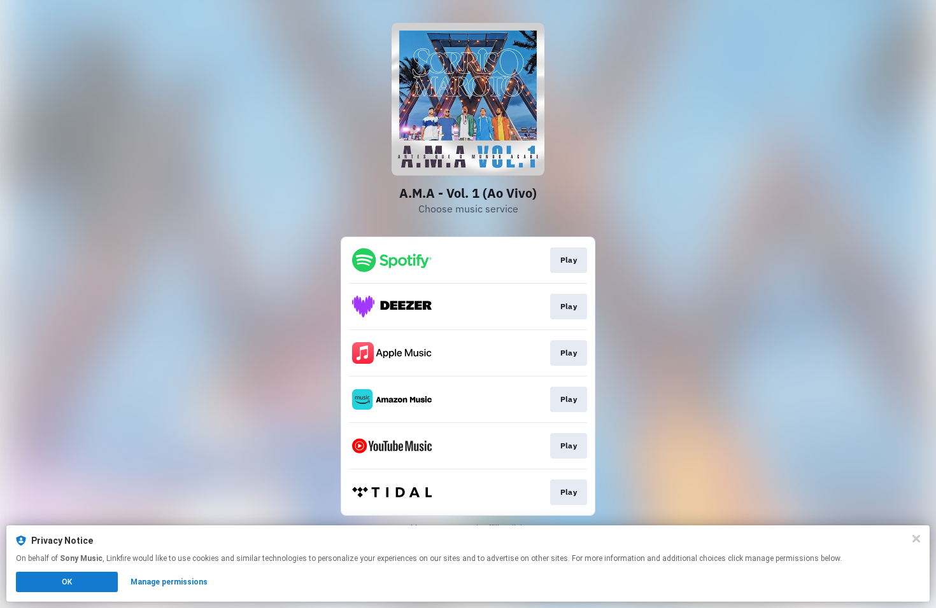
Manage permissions (169, 581)
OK (67, 581)
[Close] (916, 539)
